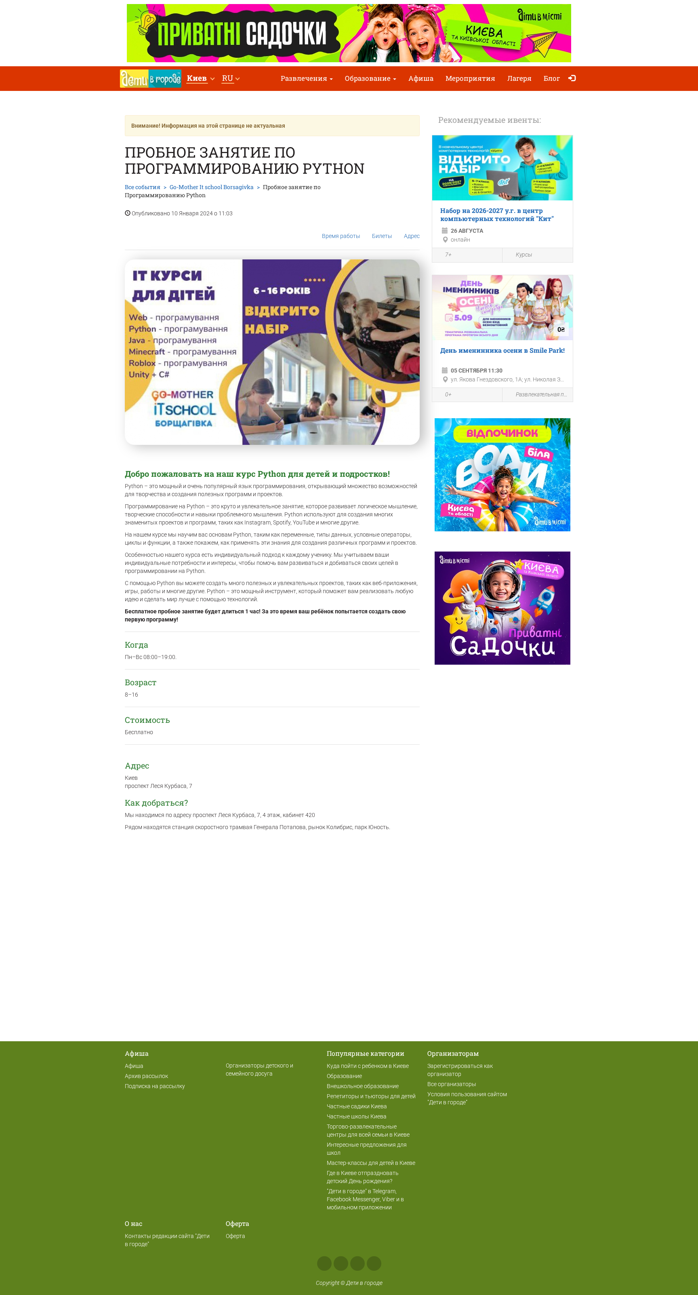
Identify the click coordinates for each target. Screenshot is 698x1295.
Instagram (341, 1263)
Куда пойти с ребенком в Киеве (368, 1066)
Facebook (324, 1263)
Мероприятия (470, 78)
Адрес (412, 236)
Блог (552, 78)
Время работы (341, 236)
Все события (142, 187)
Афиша (420, 78)
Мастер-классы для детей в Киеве (371, 1163)
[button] (200, 78)
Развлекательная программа (542, 394)
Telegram (357, 1263)
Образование (368, 78)
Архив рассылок (146, 1076)
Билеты (382, 236)
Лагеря (519, 78)
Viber (374, 1263)
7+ (448, 254)
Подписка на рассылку (155, 1086)
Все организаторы (451, 1084)
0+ (448, 394)
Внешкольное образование (363, 1086)
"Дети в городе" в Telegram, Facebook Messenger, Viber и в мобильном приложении (365, 1199)
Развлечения (305, 78)
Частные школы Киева (357, 1116)
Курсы (524, 254)
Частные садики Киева (357, 1106)
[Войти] (573, 78)
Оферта (235, 1236)
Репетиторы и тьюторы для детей (371, 1096)
